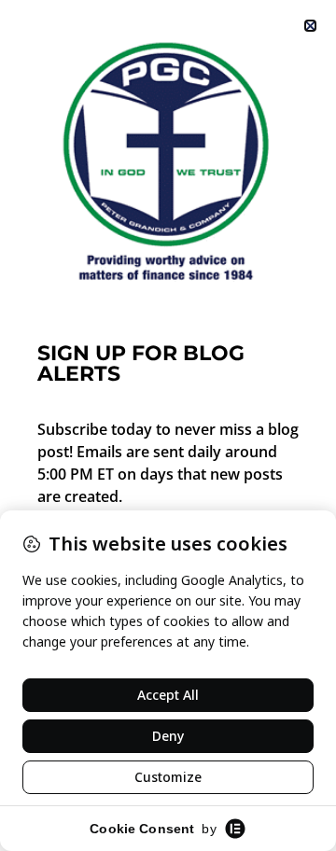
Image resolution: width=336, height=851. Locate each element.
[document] (168, 425)
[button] (310, 26)
